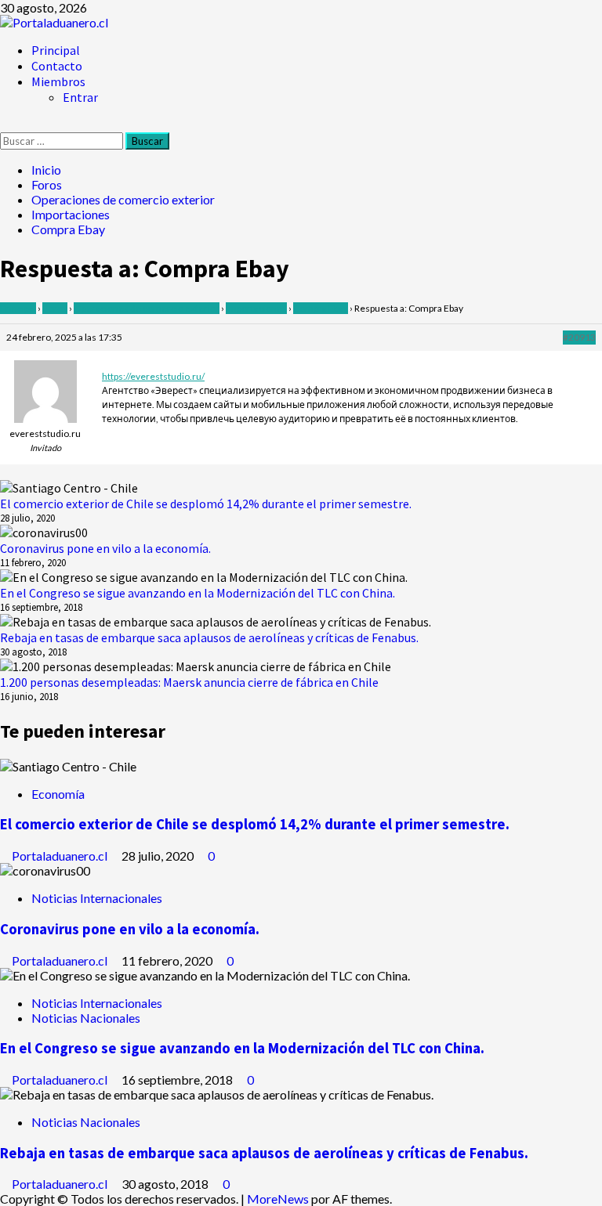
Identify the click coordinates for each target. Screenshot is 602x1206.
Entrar (80, 97)
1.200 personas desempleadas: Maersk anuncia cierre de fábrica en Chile (189, 682)
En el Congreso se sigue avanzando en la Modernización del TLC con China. (197, 593)
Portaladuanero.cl (61, 855)
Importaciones (256, 308)
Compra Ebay (320, 308)
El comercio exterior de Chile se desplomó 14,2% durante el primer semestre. (206, 503)
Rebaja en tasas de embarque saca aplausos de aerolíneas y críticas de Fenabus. (209, 637)
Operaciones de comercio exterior (146, 308)
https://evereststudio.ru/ (153, 376)
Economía (58, 793)
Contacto (56, 66)
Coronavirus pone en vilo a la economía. (105, 548)
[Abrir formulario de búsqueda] (4, 124)
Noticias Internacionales (96, 897)
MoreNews (278, 1198)
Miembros (58, 81)
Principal (55, 50)
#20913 (579, 337)
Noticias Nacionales (85, 1017)
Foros (54, 308)
